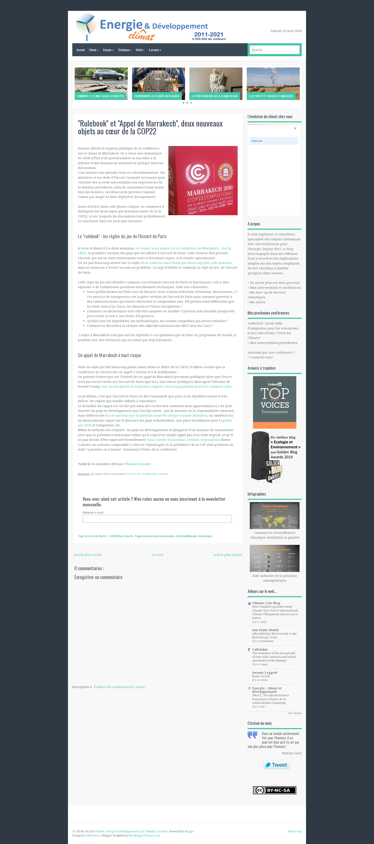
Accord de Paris (96, 536)
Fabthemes (92, 835)
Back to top (295, 831)
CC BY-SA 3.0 (133, 473)
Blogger (189, 831)
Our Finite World (265, 630)
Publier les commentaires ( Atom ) (120, 687)
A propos (155, 49)
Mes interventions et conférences (275, 288)
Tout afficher (295, 713)
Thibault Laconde (137, 464)
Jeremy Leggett (264, 673)
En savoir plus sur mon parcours (275, 283)
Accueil (81, 49)
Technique (124, 49)
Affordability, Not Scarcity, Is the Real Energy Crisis (274, 635)
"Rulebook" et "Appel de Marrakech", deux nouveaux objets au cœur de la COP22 (150, 126)
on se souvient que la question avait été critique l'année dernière (156, 415)
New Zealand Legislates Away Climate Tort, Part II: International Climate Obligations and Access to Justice (275, 612)
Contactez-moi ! (262, 357)
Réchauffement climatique (194, 536)
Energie (108, 49)
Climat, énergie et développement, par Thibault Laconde (131, 831)
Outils (140, 49)
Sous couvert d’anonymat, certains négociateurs (183, 440)
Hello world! (261, 676)
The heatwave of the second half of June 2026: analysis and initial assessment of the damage (274, 657)
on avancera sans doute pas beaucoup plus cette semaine (188, 263)
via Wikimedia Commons (155, 473)
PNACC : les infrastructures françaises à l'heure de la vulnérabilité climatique (270, 699)
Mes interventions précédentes (273, 343)
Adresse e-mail (93, 512)
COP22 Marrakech (121, 536)
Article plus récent (87, 555)
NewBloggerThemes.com (144, 835)
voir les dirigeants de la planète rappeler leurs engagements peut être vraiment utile (166, 386)
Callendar (260, 649)
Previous (68, 87)
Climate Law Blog (266, 603)
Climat (94, 49)
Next (306, 87)
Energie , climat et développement (266, 690)
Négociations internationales (155, 536)
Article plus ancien (227, 555)
